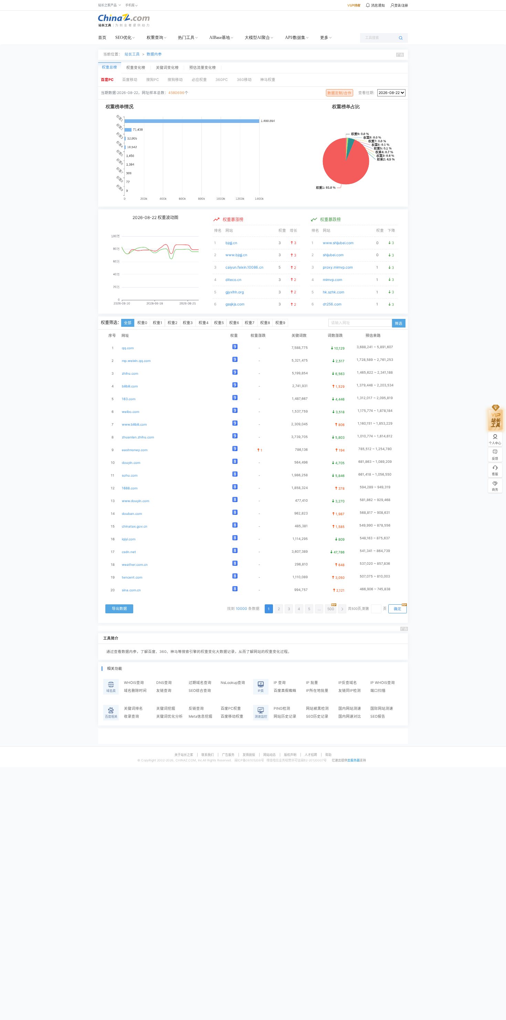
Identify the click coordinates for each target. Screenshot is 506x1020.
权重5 (219, 323)
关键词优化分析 (169, 716)
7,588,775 (300, 348)
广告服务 (228, 754)
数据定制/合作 (339, 93)
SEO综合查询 (200, 690)
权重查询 (155, 37)
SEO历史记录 (317, 716)
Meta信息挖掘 (200, 716)
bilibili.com (130, 386)
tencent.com (132, 577)
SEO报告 (377, 716)
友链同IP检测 (349, 690)
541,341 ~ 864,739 (375, 551)
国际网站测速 (381, 708)
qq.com (128, 348)
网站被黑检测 (317, 708)
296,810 (301, 564)
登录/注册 (401, 5)
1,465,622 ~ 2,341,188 (375, 372)
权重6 (234, 323)
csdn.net (129, 552)
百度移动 (129, 79)
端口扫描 (378, 690)
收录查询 (131, 716)
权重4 (204, 323)
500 (330, 609)
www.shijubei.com (338, 243)
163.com (128, 399)
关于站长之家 (184, 754)
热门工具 (186, 37)
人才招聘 (311, 754)
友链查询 (163, 690)
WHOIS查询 (134, 682)
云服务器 (353, 760)
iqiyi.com (128, 539)
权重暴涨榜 (233, 219)
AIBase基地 (219, 37)
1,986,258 (300, 475)
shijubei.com (333, 255)
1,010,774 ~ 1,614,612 (374, 436)
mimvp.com (332, 280)
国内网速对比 (349, 716)
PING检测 (282, 708)
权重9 (280, 323)
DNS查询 (164, 682)
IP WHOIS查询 (382, 682)
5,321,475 (300, 360)
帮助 (328, 754)
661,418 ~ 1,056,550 (374, 474)
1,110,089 (300, 577)
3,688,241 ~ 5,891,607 (375, 347)
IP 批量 (312, 682)
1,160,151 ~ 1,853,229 (375, 423)
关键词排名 (133, 708)
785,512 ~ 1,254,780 (375, 449)
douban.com (132, 514)
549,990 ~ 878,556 (374, 525)
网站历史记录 (285, 716)
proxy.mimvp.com (338, 267)
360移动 (244, 79)
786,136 (301, 449)
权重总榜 (109, 67)
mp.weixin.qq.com (136, 361)
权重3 (188, 323)
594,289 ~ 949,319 (375, 487)
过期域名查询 (200, 682)
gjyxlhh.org (234, 292)
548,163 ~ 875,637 (375, 538)
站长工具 (132, 54)
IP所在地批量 (317, 690)
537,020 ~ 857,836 (375, 563)
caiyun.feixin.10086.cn (244, 267)
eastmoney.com (134, 450)
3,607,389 (300, 551)
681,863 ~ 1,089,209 (375, 462)
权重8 (265, 323)
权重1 (157, 323)
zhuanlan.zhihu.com (138, 437)
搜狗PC (152, 79)
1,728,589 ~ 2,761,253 (375, 360)
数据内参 (154, 54)
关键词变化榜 (167, 68)
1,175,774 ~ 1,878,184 (375, 411)
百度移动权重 (232, 716)
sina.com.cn (131, 590)
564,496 (301, 462)
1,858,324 (300, 488)
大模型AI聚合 (257, 37)
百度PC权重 (231, 708)
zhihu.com (130, 373)
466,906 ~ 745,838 (375, 589)
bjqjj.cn (231, 243)
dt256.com (332, 304)
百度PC (107, 79)
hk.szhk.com (333, 292)
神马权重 (267, 79)
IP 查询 (280, 682)
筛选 (398, 323)
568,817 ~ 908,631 (375, 512)
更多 (324, 37)
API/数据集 (295, 37)
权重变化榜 (135, 68)
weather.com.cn (135, 564)
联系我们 (207, 754)
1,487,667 (300, 398)
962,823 (301, 513)
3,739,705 (299, 437)
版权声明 (290, 754)
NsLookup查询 (233, 682)
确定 (397, 609)
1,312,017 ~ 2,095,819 (375, 398)
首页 (102, 37)
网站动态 (269, 754)
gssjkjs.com (234, 304)
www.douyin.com (135, 501)
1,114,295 (300, 539)
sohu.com (129, 475)
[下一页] (342, 608)
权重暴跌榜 (330, 219)
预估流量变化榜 (202, 68)
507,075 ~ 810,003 (375, 576)
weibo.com (130, 412)
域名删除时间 (135, 690)
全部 (127, 323)
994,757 (301, 590)
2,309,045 (299, 424)
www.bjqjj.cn (236, 255)
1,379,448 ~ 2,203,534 (375, 385)
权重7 (249, 323)
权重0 (142, 323)
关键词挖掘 (165, 708)
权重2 (172, 323)
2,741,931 (300, 386)
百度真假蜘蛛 (285, 690)
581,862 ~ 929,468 (375, 500)
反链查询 (196, 708)
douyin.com (131, 463)
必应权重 (199, 79)
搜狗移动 (175, 79)
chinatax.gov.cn (134, 526)
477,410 (301, 500)
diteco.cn (233, 280)
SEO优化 (123, 37)
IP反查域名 (347, 682)
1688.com (129, 488)
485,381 (301, 526)
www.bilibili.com (134, 424)
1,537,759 (300, 411)
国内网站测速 (349, 708)
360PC (221, 79)
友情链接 (249, 754)
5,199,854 (300, 373)
